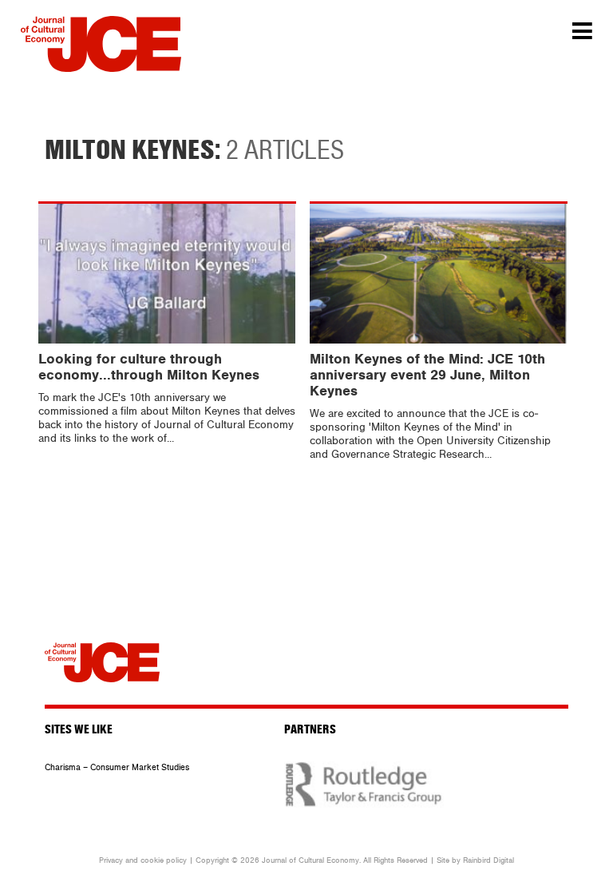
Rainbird (477, 860)
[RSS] (543, 656)
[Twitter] (504, 656)
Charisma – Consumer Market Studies (117, 767)
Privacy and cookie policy (143, 860)
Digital (503, 860)
